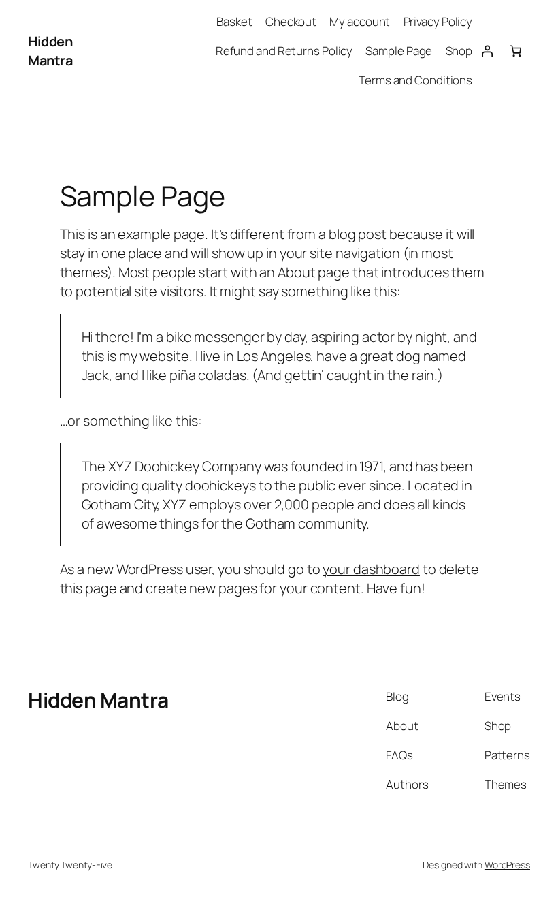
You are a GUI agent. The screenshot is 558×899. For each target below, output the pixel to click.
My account (359, 21)
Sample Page (398, 51)
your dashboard (371, 569)
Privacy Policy (438, 21)
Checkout (290, 21)
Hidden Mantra (50, 50)
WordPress (507, 864)
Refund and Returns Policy (284, 51)
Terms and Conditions (415, 80)
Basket (234, 21)
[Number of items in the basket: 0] (516, 51)
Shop (459, 51)
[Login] (486, 51)
